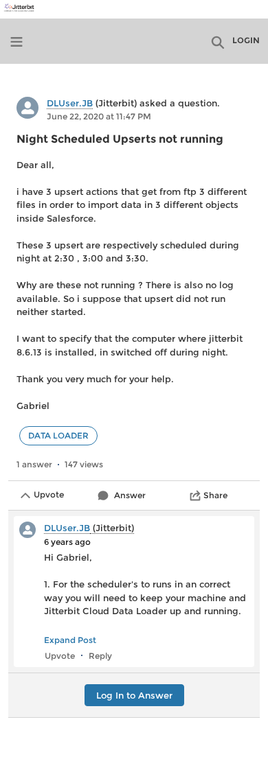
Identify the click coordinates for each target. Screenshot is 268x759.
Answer (130, 495)
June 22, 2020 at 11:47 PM (99, 116)
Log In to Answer (134, 695)
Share (215, 495)
